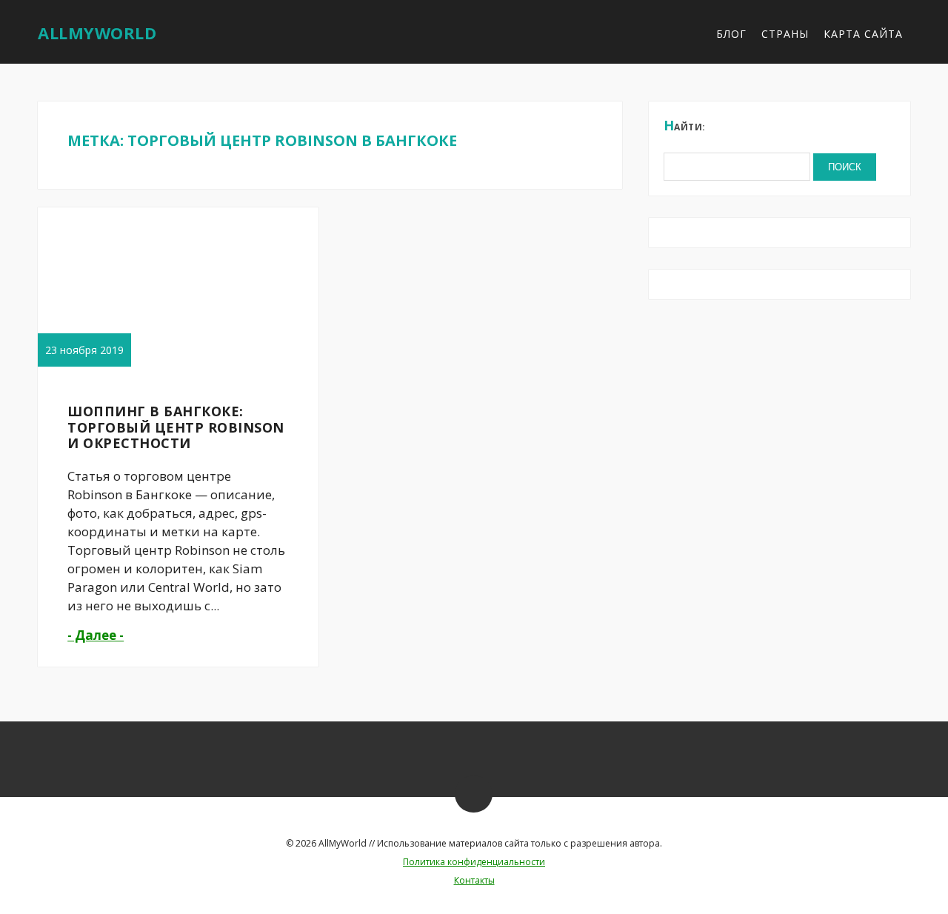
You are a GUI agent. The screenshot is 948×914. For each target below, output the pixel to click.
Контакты (474, 880)
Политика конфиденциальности (474, 861)
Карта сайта (863, 34)
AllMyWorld (97, 32)
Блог (731, 34)
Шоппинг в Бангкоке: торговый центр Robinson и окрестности (175, 427)
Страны (785, 34)
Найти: (685, 125)
